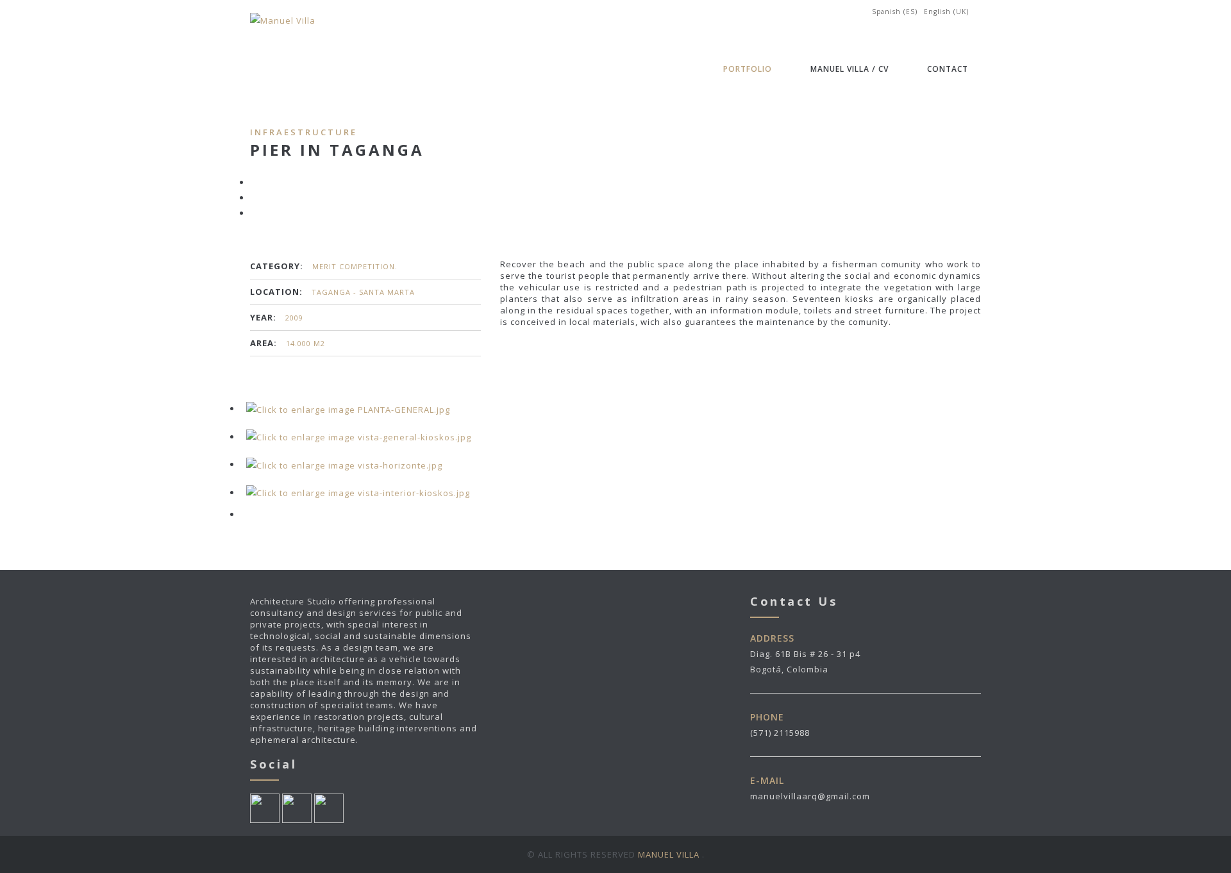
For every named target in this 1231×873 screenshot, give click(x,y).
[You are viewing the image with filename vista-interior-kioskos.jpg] (358, 492)
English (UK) (946, 11)
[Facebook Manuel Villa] (265, 807)
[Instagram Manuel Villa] (329, 807)
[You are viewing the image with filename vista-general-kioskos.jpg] (358, 436)
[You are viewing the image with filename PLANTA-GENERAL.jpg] (348, 408)
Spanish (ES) (894, 11)
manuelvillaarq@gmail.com (810, 796)
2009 (294, 317)
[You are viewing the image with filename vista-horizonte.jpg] (344, 464)
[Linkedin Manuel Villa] (297, 807)
